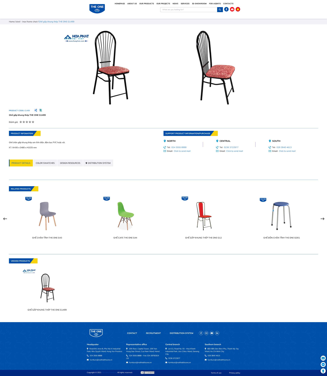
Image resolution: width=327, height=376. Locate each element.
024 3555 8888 (178, 147)
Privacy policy (234, 373)
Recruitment (153, 333)
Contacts (228, 3)
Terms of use (216, 373)
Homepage (120, 3)
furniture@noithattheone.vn (101, 360)
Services (185, 3)
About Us (132, 3)
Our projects (163, 3)
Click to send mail (182, 151)
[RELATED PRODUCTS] (23, 193)
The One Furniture (109, 372)
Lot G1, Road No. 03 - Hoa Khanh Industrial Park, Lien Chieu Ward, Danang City (182, 351)
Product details (20, 163)
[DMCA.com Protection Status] (147, 372)
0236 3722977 (231, 147)
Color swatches (45, 163)
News (175, 3)
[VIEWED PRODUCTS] (23, 265)
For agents (215, 3)
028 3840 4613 (284, 147)
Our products (146, 3)
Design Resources (70, 163)
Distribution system (99, 163)
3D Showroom (199, 3)
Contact (132, 333)
